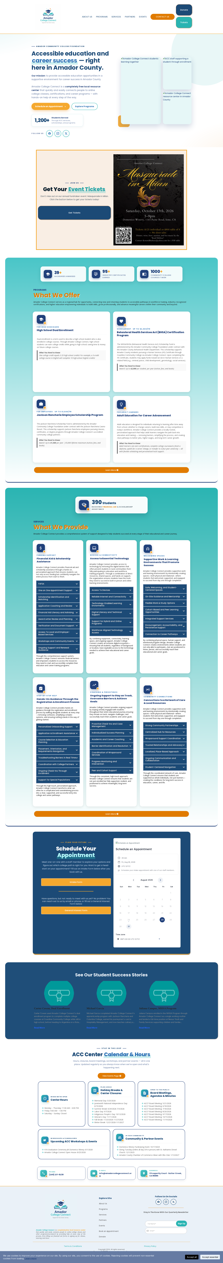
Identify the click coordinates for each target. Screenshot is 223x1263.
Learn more (31, 1258)
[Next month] (160, 880)
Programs (102, 17)
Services (116, 17)
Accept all (192, 1257)
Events (143, 17)
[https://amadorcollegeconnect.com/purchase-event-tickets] (148, 199)
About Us (87, 17)
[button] (146, 864)
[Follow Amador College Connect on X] (66, 133)
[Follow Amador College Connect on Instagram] (57, 133)
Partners (130, 17)
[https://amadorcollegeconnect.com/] (60, 1210)
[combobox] (139, 939)
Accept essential (210, 1257)
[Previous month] (133, 880)
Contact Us (162, 16)
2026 (150, 880)
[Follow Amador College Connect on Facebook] (49, 133)
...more (48, 1028)
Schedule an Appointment (49, 106)
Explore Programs (84, 106)
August (144, 880)
